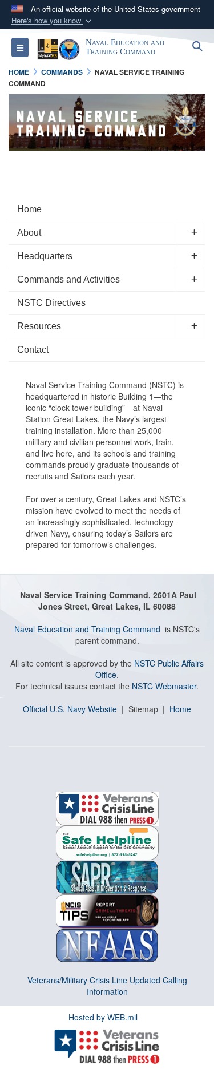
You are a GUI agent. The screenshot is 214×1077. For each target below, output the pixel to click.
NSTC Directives (51, 303)
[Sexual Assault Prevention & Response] (107, 876)
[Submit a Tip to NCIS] (107, 910)
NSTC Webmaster (164, 686)
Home (29, 209)
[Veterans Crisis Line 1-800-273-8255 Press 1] (107, 807)
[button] (52, 21)
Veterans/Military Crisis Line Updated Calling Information (107, 985)
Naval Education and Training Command (87, 629)
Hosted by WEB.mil (103, 1017)
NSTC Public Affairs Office (149, 669)
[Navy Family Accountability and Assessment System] (107, 944)
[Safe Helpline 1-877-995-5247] (107, 842)
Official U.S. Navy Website (70, 709)
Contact (33, 349)
